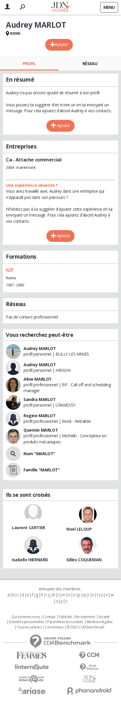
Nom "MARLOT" (39, 453)
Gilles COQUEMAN (84, 559)
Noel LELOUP (79, 529)
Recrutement (85, 617)
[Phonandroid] (89, 690)
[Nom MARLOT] (13, 453)
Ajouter (61, 44)
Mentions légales (99, 622)
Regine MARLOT (39, 415)
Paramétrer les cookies (65, 622)
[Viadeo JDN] (89, 679)
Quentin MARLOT (40, 430)
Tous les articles (29, 627)
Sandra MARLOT (39, 399)
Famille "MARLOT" (41, 470)
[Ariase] (31, 690)
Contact (49, 617)
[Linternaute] (31, 667)
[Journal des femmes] (31, 655)
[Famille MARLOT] (13, 470)
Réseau (90, 63)
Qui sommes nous (25, 617)
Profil (29, 63)
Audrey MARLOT (39, 348)
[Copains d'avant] (31, 679)
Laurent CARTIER (28, 527)
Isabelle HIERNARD (30, 559)
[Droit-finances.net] (89, 667)
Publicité (65, 617)
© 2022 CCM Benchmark (86, 627)
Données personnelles (26, 622)
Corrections (54, 627)
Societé (104, 617)
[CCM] (89, 655)
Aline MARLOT (37, 379)
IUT (10, 270)
